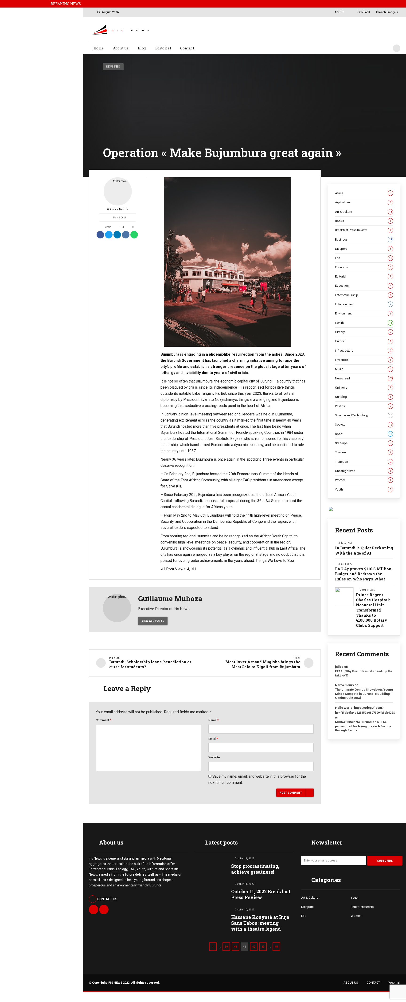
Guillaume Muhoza (117, 209)
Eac (363, 258)
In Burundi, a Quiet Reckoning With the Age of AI (364, 550)
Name (213, 720)
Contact (187, 48)
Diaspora (363, 248)
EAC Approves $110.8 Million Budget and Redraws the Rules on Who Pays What (363, 573)
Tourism (363, 452)
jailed (339, 666)
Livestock (363, 360)
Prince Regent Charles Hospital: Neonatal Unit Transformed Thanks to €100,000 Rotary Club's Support (373, 610)
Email (213, 738)
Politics (363, 406)
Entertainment (363, 304)
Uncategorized (363, 471)
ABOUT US (351, 982)
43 (263, 946)
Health (363, 323)
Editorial (163, 48)
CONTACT (373, 982)
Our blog (363, 396)
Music (363, 369)
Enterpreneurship (363, 295)
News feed (113, 66)
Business (363, 239)
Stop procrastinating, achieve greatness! (255, 869)
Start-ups (363, 443)
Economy (363, 267)
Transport (363, 461)
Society (363, 424)
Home (99, 48)
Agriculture (363, 202)
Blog (142, 48)
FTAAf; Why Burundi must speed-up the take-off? (364, 673)
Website (214, 757)
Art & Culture (363, 211)
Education (363, 285)
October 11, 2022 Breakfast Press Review (260, 894)
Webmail (394, 982)
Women (363, 480)
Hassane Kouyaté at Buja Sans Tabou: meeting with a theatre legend (260, 923)
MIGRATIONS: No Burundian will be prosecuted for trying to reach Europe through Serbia (363, 726)
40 (235, 946)
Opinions (363, 387)
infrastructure (363, 350)
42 (253, 946)
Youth (363, 489)
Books (363, 221)
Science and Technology (363, 415)
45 (276, 946)
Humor (363, 341)
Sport (363, 434)
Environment (363, 313)
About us (121, 48)
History (363, 332)
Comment (103, 720)
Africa (363, 193)
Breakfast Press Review (363, 230)
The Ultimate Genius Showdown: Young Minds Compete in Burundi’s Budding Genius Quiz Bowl (364, 694)
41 (244, 946)
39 (226, 946)
